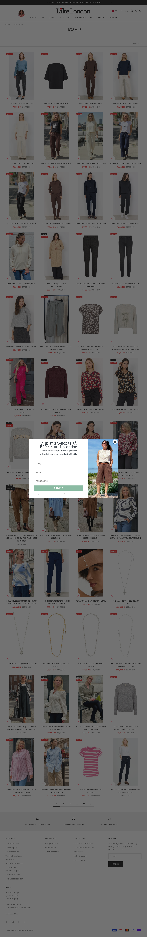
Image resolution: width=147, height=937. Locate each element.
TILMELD (58, 488)
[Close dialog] (115, 442)
